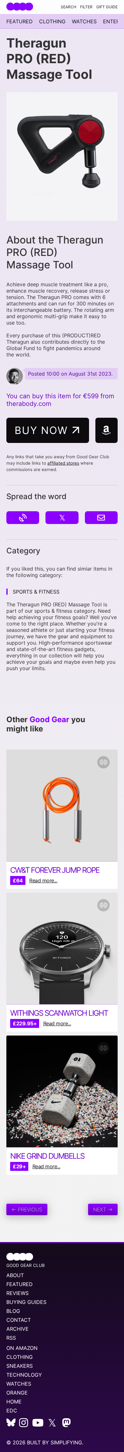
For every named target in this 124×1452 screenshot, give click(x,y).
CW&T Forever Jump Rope (54, 870)
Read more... (43, 880)
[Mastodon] (66, 1424)
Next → (103, 1209)
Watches (84, 21)
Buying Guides (26, 1302)
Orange (17, 1392)
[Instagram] (23, 1424)
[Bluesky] (11, 1424)
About (15, 1275)
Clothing (52, 21)
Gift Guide (107, 6)
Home (14, 1401)
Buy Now (43, 430)
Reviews (17, 1293)
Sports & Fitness (36, 591)
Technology (24, 1375)
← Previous (26, 1209)
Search (68, 6)
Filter (86, 6)
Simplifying (66, 1442)
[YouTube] (37, 1424)
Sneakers (19, 1366)
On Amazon (22, 1348)
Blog (13, 1311)
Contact (18, 1320)
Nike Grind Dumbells (47, 1156)
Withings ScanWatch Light (59, 1013)
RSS (11, 1338)
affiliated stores (63, 463)
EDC (11, 1410)
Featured (19, 21)
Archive (17, 1329)
